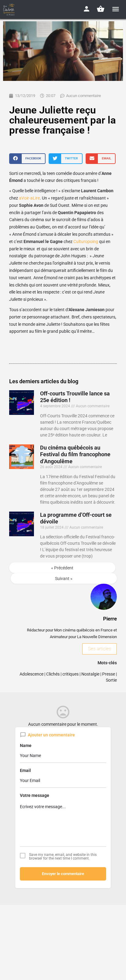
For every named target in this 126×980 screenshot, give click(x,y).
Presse (108, 674)
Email (25, 770)
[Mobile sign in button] (87, 9)
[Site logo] (9, 9)
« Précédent (62, 567)
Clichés (53, 674)
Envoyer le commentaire (63, 873)
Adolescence (31, 674)
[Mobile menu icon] (115, 9)
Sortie (111, 680)
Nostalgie (90, 674)
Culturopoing (85, 241)
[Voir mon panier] (101, 9)
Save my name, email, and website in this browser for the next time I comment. (63, 856)
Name (25, 745)
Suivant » (63, 578)
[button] (27, 158)
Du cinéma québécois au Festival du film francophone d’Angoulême (75, 454)
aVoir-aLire (29, 198)
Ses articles (99, 649)
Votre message (34, 795)
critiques (70, 674)
